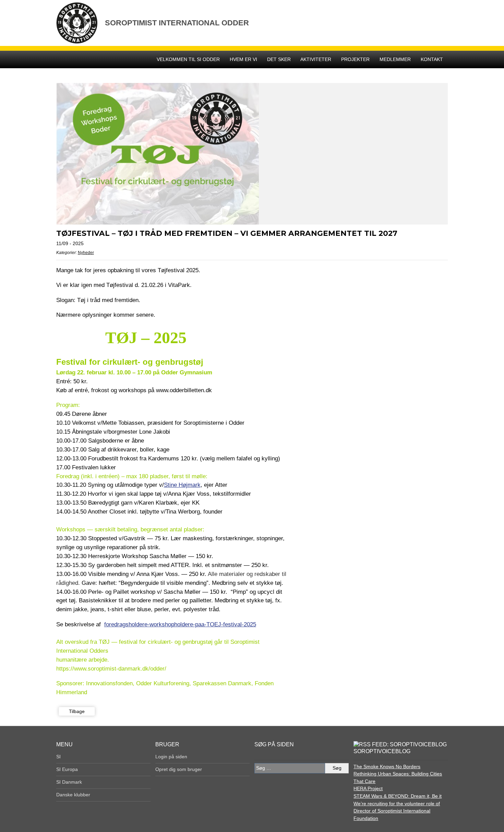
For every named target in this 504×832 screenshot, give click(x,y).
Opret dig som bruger (178, 769)
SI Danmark (69, 782)
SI (58, 756)
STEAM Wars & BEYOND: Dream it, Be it (397, 796)
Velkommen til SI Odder (188, 59)
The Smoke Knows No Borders (386, 766)
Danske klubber (73, 794)
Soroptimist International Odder (177, 23)
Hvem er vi (243, 59)
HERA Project (368, 788)
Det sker (279, 59)
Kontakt (432, 59)
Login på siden (171, 756)
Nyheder (86, 253)
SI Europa (67, 769)
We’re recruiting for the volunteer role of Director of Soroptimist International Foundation (396, 811)
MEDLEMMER (395, 59)
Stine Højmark (182, 484)
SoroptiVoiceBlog (381, 751)
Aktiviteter (315, 59)
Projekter (355, 59)
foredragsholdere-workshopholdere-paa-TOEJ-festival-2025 (180, 624)
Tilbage (77, 711)
